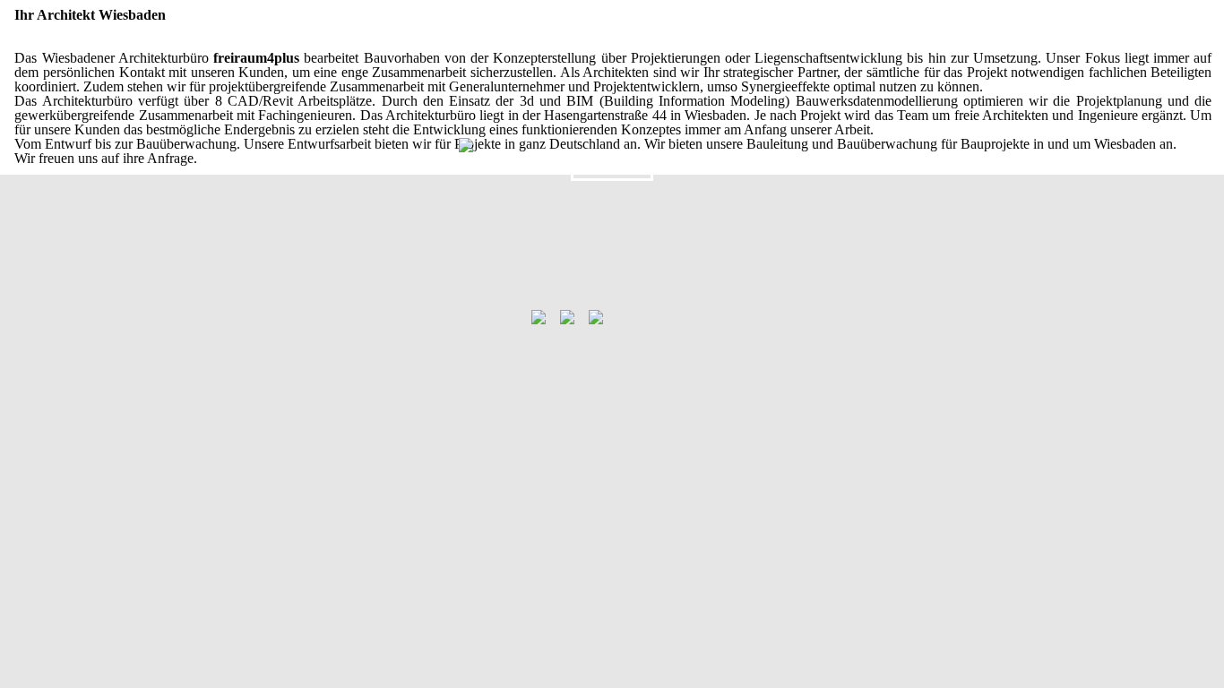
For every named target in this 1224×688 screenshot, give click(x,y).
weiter (612, 168)
